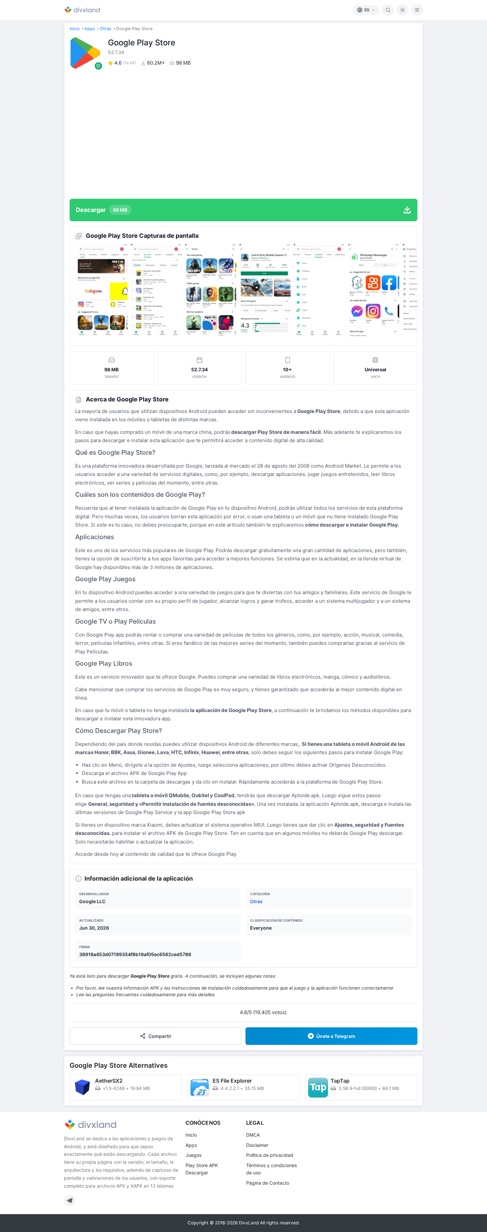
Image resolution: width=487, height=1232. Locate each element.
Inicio (75, 28)
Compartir (160, 1036)
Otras (105, 28)
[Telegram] (69, 1200)
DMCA (253, 1135)
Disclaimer (257, 1145)
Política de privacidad (269, 1155)
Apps (89, 28)
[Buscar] (388, 10)
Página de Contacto (267, 1183)
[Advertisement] (243, 133)
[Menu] (417, 10)
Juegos (193, 1155)
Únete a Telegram (335, 1036)
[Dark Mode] (402, 10)
